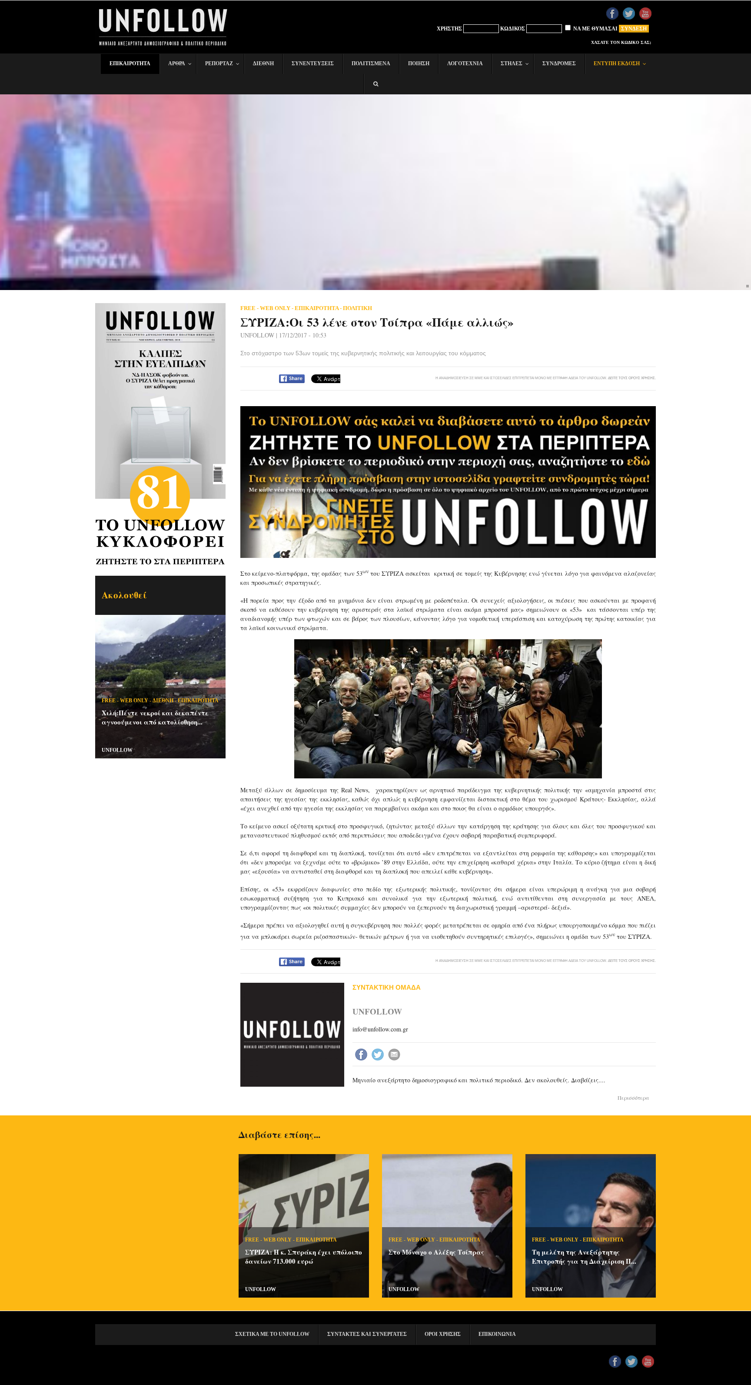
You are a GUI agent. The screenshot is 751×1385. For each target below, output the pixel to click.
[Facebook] (362, 1055)
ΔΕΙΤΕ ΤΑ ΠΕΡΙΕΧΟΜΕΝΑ (163, 410)
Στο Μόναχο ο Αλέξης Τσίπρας (436, 1252)
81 (160, 490)
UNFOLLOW (117, 750)
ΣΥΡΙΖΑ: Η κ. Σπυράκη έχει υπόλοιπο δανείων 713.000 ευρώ (303, 1256)
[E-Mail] (395, 1055)
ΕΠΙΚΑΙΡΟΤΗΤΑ (198, 701)
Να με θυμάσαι (595, 29)
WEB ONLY (134, 701)
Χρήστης (449, 29)
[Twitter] (378, 1055)
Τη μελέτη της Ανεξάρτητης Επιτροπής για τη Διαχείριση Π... (584, 1256)
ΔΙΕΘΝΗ (163, 701)
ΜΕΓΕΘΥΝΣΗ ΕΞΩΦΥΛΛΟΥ (162, 353)
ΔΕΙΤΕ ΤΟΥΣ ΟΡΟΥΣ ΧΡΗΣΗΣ (631, 378)
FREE (109, 701)
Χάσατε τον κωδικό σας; (621, 42)
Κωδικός (512, 29)
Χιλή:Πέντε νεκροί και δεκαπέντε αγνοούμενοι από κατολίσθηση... (155, 717)
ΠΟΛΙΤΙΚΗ (357, 308)
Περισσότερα (633, 1097)
